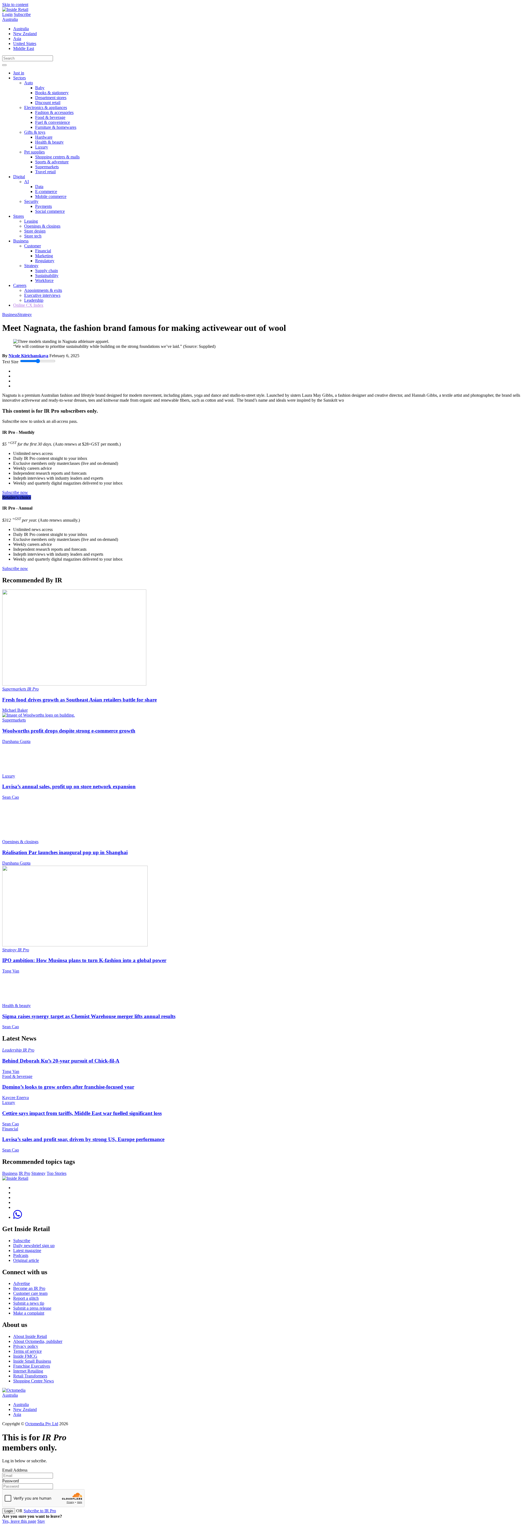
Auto (28, 82)
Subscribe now (15, 492)
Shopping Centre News (33, 1381)
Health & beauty (49, 142)
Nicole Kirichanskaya (28, 355)
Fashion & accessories (54, 112)
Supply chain (46, 270)
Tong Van (10, 971)
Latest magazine (27, 1250)
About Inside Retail (30, 1336)
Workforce (44, 280)
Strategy (31, 265)
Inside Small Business (32, 1361)
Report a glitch (26, 1298)
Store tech (32, 236)
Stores (18, 216)
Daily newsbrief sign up (34, 1245)
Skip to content (15, 4)
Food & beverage (50, 117)
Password (10, 1481)
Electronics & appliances (45, 107)
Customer (32, 246)
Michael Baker (15, 710)
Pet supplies (34, 152)
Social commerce (50, 211)
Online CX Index (28, 305)
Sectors (19, 78)
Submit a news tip (28, 1303)
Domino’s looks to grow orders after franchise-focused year (68, 1087)
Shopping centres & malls (57, 157)
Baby (39, 87)
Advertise (21, 1283)
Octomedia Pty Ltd (41, 1423)
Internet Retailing (28, 1371)
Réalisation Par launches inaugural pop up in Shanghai (65, 852)
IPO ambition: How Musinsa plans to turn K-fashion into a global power (84, 960)
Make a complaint (28, 1313)
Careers (19, 285)
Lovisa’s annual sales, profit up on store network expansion (69, 786)
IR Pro (33, 689)
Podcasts (20, 1255)
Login (7, 14)
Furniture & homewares (55, 127)
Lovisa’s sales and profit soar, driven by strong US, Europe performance (83, 1139)
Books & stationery (52, 92)
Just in (18, 73)
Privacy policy (25, 1346)
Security (31, 201)
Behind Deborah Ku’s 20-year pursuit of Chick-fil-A (60, 1061)
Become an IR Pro (29, 1288)
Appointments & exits (43, 290)
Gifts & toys (34, 132)
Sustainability (46, 275)
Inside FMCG (25, 1356)
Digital (19, 176)
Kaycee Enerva (15, 1097)
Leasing (31, 221)
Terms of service (27, 1351)
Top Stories (56, 1173)
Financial (43, 250)
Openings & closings (42, 226)
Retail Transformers (30, 1376)
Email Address (14, 1470)
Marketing (44, 255)
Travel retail (45, 171)
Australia (10, 19)
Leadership (33, 300)
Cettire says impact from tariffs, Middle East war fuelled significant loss (82, 1113)
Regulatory (44, 260)
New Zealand (25, 33)
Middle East (23, 48)
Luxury (41, 147)
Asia (17, 38)
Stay (41, 1521)
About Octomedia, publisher (37, 1341)
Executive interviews (42, 295)
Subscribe (22, 14)
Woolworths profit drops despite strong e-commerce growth (68, 731)
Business (21, 241)
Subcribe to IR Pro (40, 1510)
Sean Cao (10, 797)
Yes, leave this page (19, 1521)
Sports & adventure (52, 162)
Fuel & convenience (52, 122)
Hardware (43, 137)
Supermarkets (47, 166)
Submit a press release (32, 1308)
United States (24, 43)
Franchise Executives (31, 1366)
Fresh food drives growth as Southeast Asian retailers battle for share (79, 700)
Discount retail (47, 102)
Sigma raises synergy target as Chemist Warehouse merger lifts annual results (88, 1016)
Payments (43, 206)
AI (26, 181)
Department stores (50, 97)
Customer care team (30, 1293)
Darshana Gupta (16, 741)
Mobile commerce (50, 196)
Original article (26, 1260)
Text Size (10, 361)
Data (39, 186)
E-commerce (46, 191)
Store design (35, 231)
